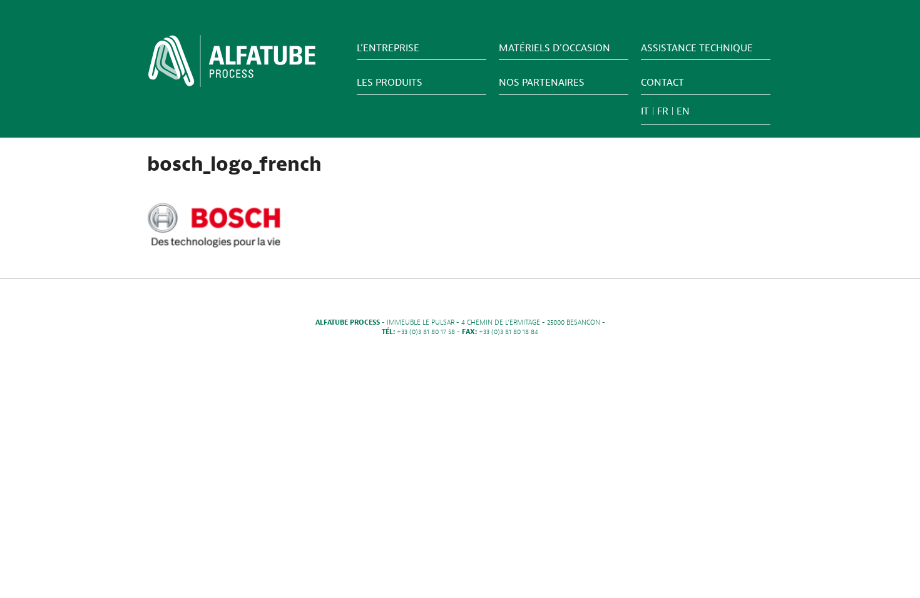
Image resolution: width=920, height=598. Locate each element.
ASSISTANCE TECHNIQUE (697, 48)
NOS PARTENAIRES (542, 82)
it (645, 111)
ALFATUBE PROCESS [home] (232, 65)
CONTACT (662, 82)
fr (662, 111)
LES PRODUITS (389, 82)
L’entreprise (388, 48)
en (683, 111)
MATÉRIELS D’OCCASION (554, 48)
